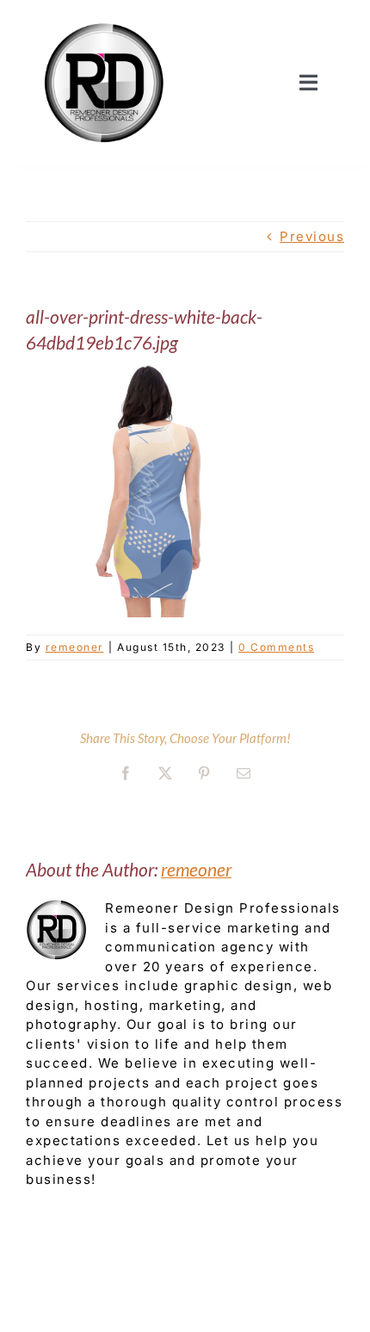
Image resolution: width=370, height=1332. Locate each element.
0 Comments (276, 647)
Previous (312, 236)
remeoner (75, 647)
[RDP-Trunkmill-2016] (104, 19)
